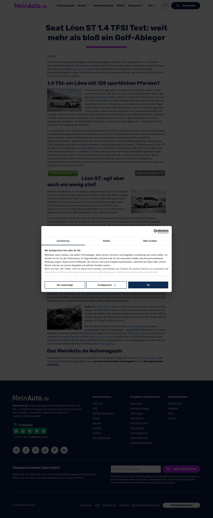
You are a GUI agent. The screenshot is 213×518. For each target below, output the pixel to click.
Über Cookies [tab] (150, 241)
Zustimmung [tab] (63, 241)
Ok (148, 285)
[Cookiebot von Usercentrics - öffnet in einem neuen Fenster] (156, 231)
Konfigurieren (105, 285)
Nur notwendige (65, 285)
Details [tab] (106, 241)
